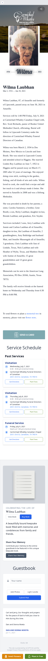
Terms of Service (30, 650)
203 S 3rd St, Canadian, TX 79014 (23, 377)
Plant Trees (34, 382)
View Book (12, 517)
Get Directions (14, 382)
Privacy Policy (17, 650)
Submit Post (24, 597)
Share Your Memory (16, 555)
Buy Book (25, 517)
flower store (31, 317)
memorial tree (32, 313)
